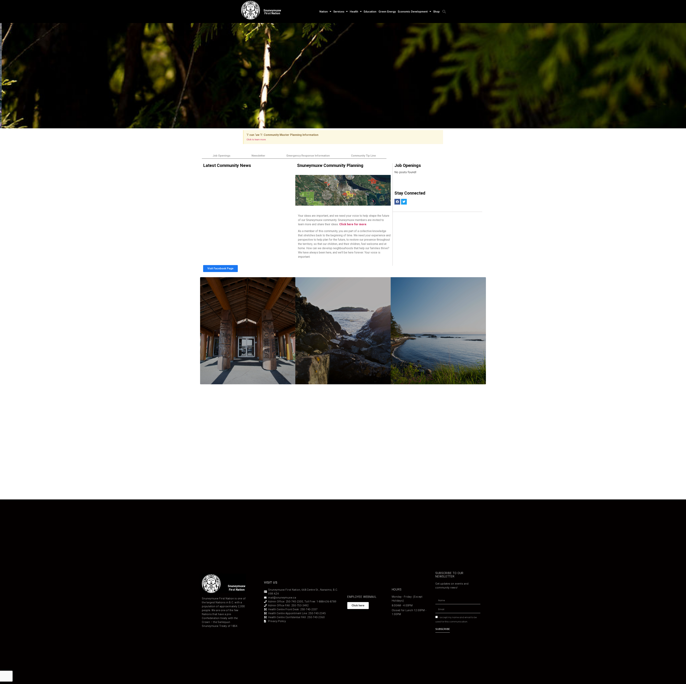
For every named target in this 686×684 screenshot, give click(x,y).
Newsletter (258, 155)
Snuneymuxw (236, 586)
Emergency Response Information (308, 155)
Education (370, 11)
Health (354, 11)
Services (338, 11)
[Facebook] (397, 202)
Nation (323, 11)
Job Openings (221, 155)
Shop (436, 11)
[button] (444, 11)
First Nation (237, 589)
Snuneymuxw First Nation (272, 12)
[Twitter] (404, 202)
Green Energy (387, 11)
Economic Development (413, 11)
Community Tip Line (363, 155)
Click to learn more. (256, 139)
